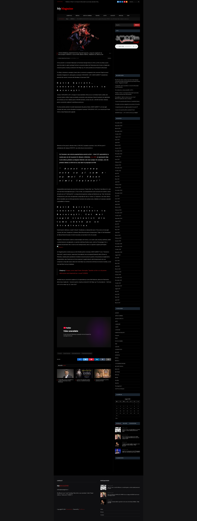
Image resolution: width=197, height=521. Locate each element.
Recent (125, 423)
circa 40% (93, 157)
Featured (117, 335)
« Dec (116, 418)
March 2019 (118, 235)
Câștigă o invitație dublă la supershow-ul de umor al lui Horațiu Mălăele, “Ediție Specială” (131, 445)
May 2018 (117, 263)
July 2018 (117, 257)
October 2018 (118, 249)
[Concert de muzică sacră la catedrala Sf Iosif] (102, 373)
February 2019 (118, 238)
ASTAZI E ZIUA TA (119, 318)
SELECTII (117, 369)
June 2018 (117, 260)
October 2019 (118, 215)
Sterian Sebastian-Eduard (64, 58)
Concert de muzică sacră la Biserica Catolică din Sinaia (83, 380)
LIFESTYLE (69, 15)
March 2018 (117, 269)
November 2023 (118, 131)
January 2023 (118, 148)
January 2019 (118, 240)
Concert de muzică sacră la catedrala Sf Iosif (102, 380)
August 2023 (118, 136)
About (101, 509)
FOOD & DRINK (119, 341)
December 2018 (118, 243)
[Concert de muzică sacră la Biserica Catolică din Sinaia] (84, 373)
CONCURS (117, 329)
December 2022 (118, 150)
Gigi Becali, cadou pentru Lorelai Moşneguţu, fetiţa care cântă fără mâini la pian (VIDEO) (131, 452)
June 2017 (117, 294)
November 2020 (118, 193)
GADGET (112, 15)
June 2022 (117, 159)
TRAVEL (97, 15)
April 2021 (117, 181)
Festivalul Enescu (76, 353)
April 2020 (117, 204)
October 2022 (118, 156)
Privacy (102, 512)
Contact (102, 514)
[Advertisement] (112, 8)
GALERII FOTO (118, 349)
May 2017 (117, 297)
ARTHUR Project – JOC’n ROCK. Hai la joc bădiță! (126, 112)
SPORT (116, 377)
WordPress (81, 509)
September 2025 (118, 125)
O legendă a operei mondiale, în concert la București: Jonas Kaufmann (65, 380)
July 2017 (117, 291)
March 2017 (117, 302)
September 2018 (118, 252)
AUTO (105, 15)
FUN (128, 15)
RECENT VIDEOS (119, 366)
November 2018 (118, 246)
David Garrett (67, 353)
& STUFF (117, 313)
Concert (60, 353)
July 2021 (117, 173)
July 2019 (117, 224)
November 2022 (118, 153)
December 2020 (118, 190)
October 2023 (118, 134)
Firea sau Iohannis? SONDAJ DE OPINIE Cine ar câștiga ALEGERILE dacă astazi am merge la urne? (130, 437)
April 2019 (117, 232)
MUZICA (109, 58)
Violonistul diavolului (87, 353)
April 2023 (117, 142)
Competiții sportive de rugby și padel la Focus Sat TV (126, 107)
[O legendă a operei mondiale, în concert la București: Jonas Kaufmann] (65, 373)
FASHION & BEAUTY (120, 332)
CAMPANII (117, 324)
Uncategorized (118, 386)
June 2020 (117, 198)
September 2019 (118, 218)
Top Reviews (132, 423)
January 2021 (118, 187)
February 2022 (118, 162)
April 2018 (117, 266)
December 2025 (118, 122)
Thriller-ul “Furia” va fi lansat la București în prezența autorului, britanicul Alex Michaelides (82, 1)
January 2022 (118, 165)
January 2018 (118, 274)
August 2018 (117, 255)
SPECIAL (121, 15)
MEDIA (77, 15)
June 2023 (117, 139)
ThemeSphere (69, 509)
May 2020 (117, 201)
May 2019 (117, 229)
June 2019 (117, 226)
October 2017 (118, 283)
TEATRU (117, 380)
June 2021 (117, 176)
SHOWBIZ (117, 372)
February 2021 (118, 184)
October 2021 (118, 170)
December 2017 (118, 277)
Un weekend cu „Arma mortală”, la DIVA (124, 90)
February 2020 (118, 210)
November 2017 (118, 280)
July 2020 (117, 195)
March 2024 (118, 128)
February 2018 (118, 271)
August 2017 (117, 288)
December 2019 (118, 212)
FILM (116, 338)
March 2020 (118, 207)
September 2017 (118, 285)
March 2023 (118, 145)
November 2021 (118, 167)
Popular (118, 423)
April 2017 (117, 300)
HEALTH (117, 352)
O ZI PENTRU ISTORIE (120, 363)
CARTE (116, 327)
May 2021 (117, 179)
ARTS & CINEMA (87, 15)
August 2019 (118, 221)
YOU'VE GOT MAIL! (119, 388)
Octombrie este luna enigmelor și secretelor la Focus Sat (127, 104)
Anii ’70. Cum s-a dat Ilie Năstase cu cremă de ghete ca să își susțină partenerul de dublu (131, 430)
